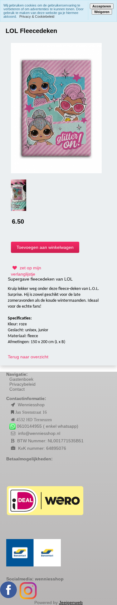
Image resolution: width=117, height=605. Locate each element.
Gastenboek (21, 379)
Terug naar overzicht (28, 356)
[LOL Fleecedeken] (56, 107)
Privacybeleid (22, 384)
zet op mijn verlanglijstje (26, 271)
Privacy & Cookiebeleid (36, 16)
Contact (17, 389)
